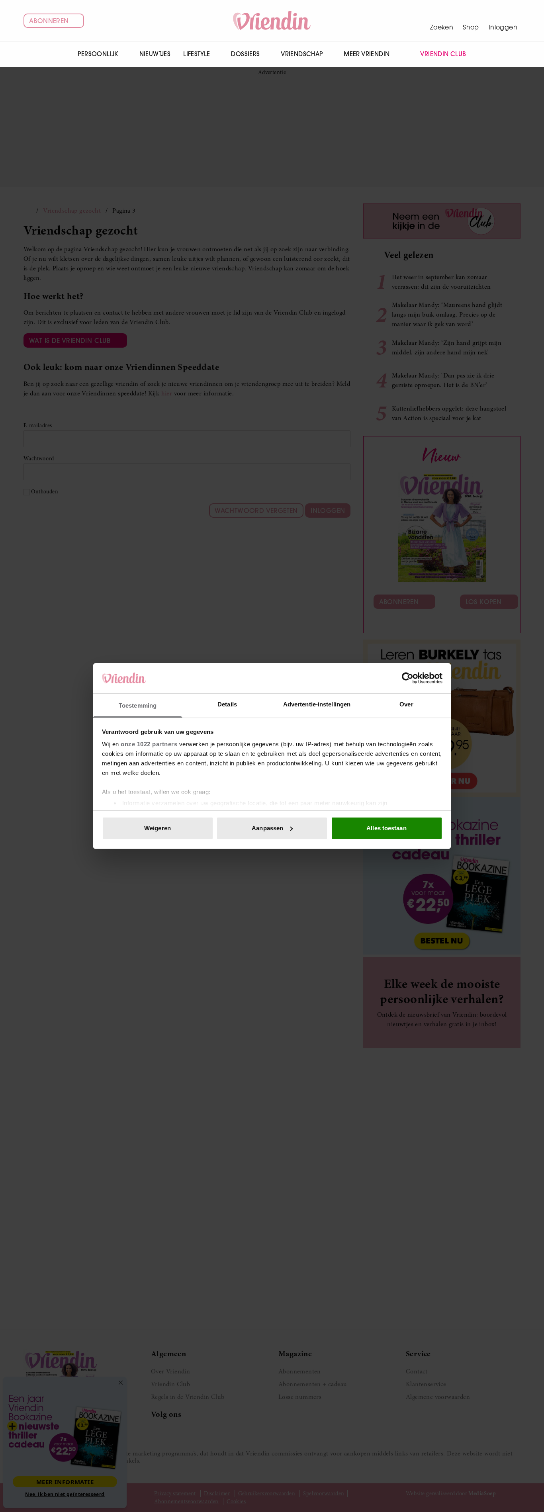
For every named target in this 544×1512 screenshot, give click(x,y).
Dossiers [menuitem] (245, 54)
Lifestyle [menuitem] (196, 54)
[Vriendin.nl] (272, 21)
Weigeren (157, 828)
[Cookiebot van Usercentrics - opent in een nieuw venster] (407, 678)
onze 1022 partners (149, 744)
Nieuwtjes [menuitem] (155, 54)
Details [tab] (227, 704)
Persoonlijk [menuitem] (98, 54)
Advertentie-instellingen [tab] (316, 704)
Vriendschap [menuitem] (302, 54)
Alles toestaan (386, 828)
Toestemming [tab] (138, 705)
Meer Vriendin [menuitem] (366, 54)
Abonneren (49, 21)
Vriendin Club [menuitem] (443, 54)
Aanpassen (267, 828)
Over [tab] (406, 704)
